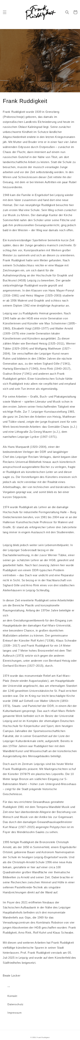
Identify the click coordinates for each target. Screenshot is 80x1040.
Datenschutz (15, 1004)
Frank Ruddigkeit (43, 1037)
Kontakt (12, 995)
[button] (5, 12)
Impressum (14, 1012)
